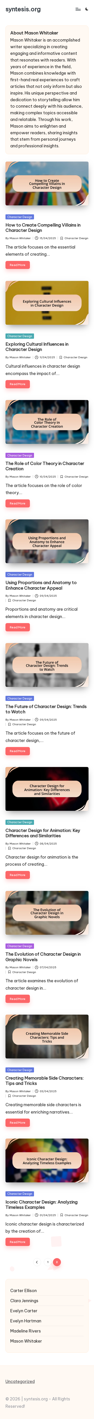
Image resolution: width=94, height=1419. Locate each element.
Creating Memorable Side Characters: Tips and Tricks (44, 1080)
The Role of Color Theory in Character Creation (44, 466)
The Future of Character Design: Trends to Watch (46, 709)
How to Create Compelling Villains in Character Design (43, 227)
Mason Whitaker (26, 1341)
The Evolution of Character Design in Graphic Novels (43, 956)
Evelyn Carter (23, 1310)
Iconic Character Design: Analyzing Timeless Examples (41, 1204)
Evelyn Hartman (25, 1321)
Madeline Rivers (25, 1331)
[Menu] (78, 9)
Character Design (19, 217)
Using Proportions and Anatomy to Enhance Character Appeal (41, 585)
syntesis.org (23, 9)
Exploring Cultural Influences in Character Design (36, 346)
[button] (37, 1262)
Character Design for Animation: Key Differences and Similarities (42, 833)
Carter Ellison (23, 1290)
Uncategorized (20, 1381)
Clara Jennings (24, 1300)
